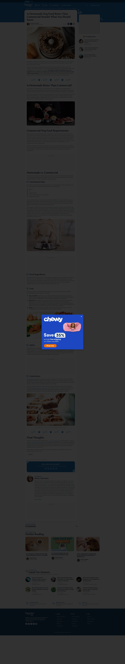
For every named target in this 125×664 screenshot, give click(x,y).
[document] (62, 332)
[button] (81, 316)
